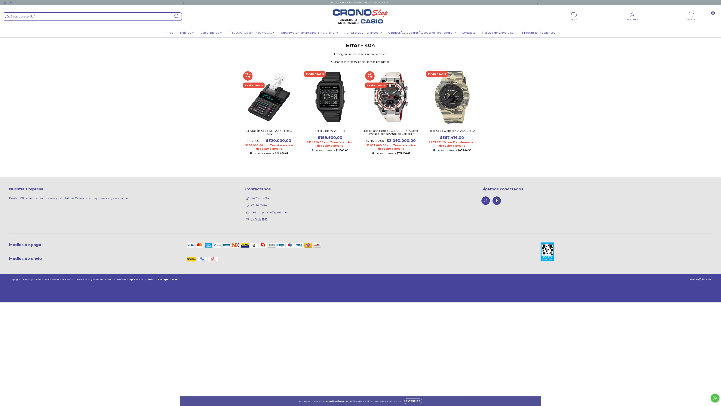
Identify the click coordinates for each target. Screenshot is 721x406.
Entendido (413, 401)
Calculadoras (210, 32)
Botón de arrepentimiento (164, 279)
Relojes (186, 32)
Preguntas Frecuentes (538, 32)
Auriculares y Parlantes (362, 32)
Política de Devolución (499, 32)
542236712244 (260, 198)
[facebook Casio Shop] (10, 2)
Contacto (469, 32)
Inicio (170, 32)
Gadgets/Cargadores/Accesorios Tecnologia (420, 32)
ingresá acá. (136, 279)
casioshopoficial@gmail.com (269, 212)
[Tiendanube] (700, 279)
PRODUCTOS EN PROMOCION (252, 32)
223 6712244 (259, 205)
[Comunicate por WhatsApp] (715, 398)
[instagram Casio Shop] (5, 2)
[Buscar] (177, 16)
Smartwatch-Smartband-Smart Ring (308, 32)
